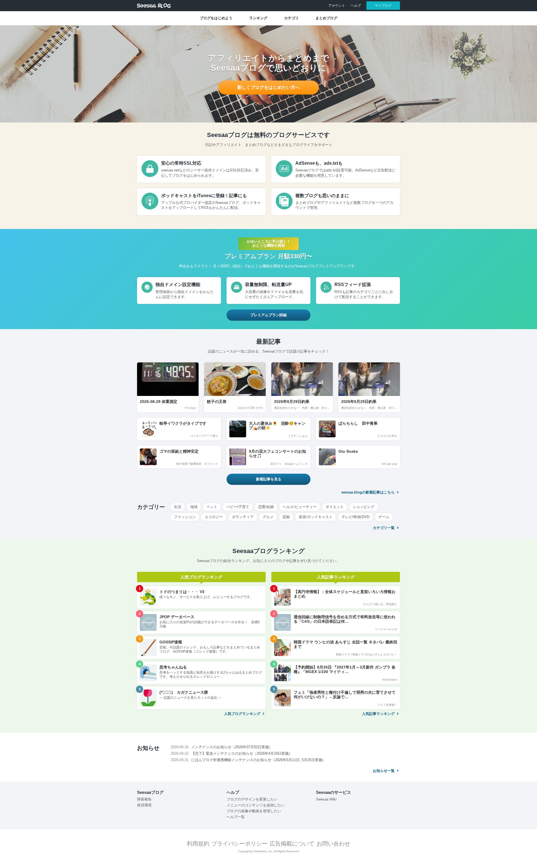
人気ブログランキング (243, 714)
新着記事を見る (268, 479)
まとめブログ (326, 18)
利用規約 (198, 844)
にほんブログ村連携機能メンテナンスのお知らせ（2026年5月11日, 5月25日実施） (258, 760)
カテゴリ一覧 (384, 528)
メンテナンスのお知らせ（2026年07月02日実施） (231, 747)
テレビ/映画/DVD (355, 517)
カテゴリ (291, 18)
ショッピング (364, 507)
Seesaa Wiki (326, 799)
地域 (193, 507)
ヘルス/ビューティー (300, 507)
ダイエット (335, 507)
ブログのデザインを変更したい (252, 799)
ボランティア (243, 517)
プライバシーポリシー (239, 844)
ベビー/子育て (237, 507)
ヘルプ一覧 (236, 817)
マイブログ (383, 6)
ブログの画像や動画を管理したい (254, 811)
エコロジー (214, 517)
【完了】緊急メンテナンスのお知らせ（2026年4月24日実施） (241, 753)
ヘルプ (356, 6)
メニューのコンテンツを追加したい (256, 805)
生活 (177, 507)
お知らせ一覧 (384, 771)
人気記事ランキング (379, 714)
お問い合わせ (333, 844)
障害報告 (144, 799)
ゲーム (383, 517)
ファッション (185, 517)
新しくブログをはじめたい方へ (268, 87)
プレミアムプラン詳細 (268, 315)
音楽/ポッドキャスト (316, 517)
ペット (211, 507)
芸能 (286, 517)
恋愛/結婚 (266, 507)
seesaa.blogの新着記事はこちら (368, 492)
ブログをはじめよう (216, 18)
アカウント (336, 6)
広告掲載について (292, 844)
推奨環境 (144, 805)
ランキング (258, 18)
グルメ (268, 517)
